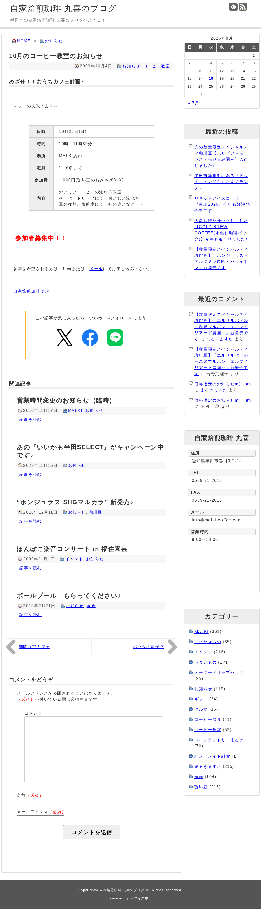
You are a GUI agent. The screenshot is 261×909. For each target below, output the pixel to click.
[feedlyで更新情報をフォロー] (233, 7)
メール (96, 269)
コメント (33, 713)
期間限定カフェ (34, 647)
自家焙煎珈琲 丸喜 (31, 291)
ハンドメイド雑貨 (212, 756)
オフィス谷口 (141, 898)
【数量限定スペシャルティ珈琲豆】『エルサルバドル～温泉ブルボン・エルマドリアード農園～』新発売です (221, 326)
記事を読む (30, 419)
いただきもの (207, 642)
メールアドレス (41, 812)
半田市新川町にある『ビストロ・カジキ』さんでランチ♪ (221, 182)
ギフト (201, 699)
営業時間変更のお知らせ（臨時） (66, 400)
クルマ (201, 709)
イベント (74, 559)
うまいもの (205, 662)
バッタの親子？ (148, 647)
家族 (91, 606)
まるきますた (219, 339)
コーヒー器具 (207, 719)
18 (211, 78)
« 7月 (193, 103)
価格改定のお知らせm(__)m (222, 384)
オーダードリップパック (219, 672)
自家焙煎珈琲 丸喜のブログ (63, 8)
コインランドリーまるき (219, 740)
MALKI (75, 410)
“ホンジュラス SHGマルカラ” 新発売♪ (75, 502)
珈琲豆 (95, 512)
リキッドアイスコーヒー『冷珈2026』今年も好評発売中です (222, 204)
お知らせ (54, 41)
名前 (30, 795)
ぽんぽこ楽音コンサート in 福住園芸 (72, 548)
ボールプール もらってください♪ (69, 595)
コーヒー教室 (156, 66)
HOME (24, 41)
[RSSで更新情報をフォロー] (243, 7)
